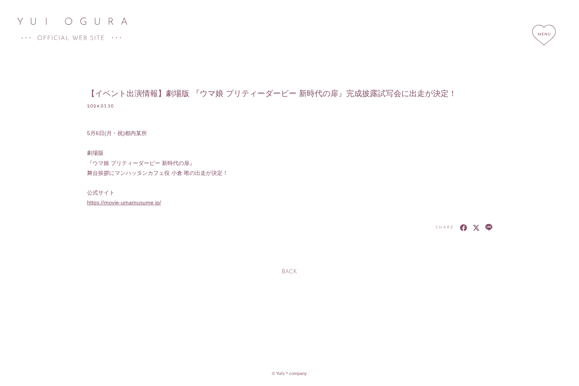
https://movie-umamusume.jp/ (124, 202)
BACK (289, 272)
